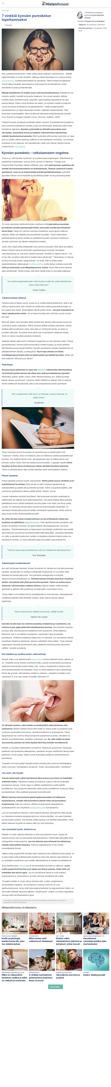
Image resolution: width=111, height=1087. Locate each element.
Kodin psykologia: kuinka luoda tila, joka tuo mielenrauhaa (13, 941)
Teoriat (86, 972)
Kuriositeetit (34, 972)
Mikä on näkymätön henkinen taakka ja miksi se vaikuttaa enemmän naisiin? (14, 978)
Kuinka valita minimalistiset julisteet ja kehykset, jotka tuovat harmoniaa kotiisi (69, 941)
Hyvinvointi (33, 936)
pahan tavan (37, 659)
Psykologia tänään (9, 936)
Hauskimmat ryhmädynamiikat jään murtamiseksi (94, 941)
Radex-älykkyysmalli (94, 975)
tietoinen (41, 370)
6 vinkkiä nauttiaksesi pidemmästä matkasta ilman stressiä (40, 978)
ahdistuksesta (8, 81)
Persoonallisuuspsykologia (13, 972)
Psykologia (5, 10)
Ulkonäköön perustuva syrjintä (68, 976)
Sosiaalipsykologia (64, 972)
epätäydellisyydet (38, 807)
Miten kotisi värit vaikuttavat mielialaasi (41, 939)
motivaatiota (19, 146)
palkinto (22, 866)
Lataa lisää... (55, 987)
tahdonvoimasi (32, 522)
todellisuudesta (36, 264)
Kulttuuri (60, 936)
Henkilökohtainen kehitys (93, 936)
